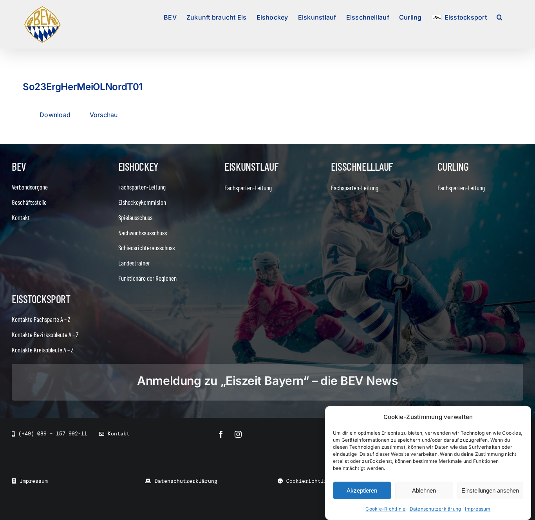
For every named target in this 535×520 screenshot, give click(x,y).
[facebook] (221, 434)
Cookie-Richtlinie (385, 509)
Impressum (477, 509)
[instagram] (238, 434)
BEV (19, 166)
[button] (499, 16)
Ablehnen (424, 490)
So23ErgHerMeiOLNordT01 (83, 86)
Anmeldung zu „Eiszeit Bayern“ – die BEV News (267, 381)
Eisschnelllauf (362, 166)
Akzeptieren (362, 490)
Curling (453, 166)
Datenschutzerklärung (435, 509)
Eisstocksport (41, 298)
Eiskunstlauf (251, 166)
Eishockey (138, 166)
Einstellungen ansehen (490, 490)
